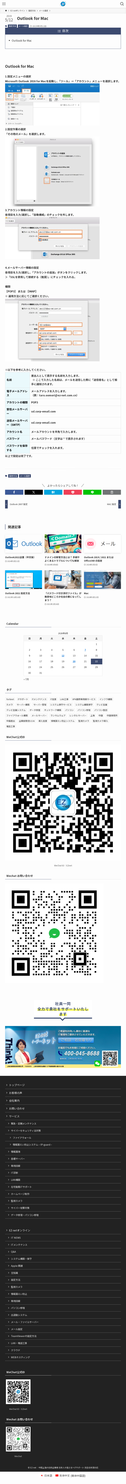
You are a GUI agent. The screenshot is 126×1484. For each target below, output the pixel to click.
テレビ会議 (101, 704)
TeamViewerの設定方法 (23, 1336)
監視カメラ (83, 720)
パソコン (69, 710)
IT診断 (14, 1172)
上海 (92, 715)
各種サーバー (18, 1158)
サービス (14, 1116)
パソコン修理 (84, 710)
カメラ (9, 704)
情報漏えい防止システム (62, 720)
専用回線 (15, 1165)
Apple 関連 (17, 1265)
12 (63, 655)
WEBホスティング (20, 1357)
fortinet (10, 699)
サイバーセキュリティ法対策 (26, 1130)
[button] (14, 492)
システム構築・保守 (21, 1258)
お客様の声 (15, 1093)
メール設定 (23, 26)
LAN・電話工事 (19, 1343)
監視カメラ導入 (100, 720)
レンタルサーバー (77, 715)
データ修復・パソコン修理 (25, 1215)
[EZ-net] (63, 4)
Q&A (13, 1251)
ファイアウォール (22, 1137)
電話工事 (10, 726)
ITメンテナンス (39, 699)
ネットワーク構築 (52, 710)
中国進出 (10, 720)
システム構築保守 (84, 704)
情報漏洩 (15, 1151)
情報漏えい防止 (19, 1294)
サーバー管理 (39, 704)
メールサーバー (39, 715)
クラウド (15, 1350)
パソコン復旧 (100, 710)
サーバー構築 (23, 704)
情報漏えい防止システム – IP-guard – (32, 1144)
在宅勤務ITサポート (21, 1186)
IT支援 (53, 699)
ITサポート (23, 699)
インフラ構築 (105, 699)
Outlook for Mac (22, 40)
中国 (101, 715)
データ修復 (35, 710)
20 (74, 661)
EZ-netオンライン (19, 1230)
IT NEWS (16, 1237)
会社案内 (14, 1100)
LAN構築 (15, 1179)
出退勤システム (19, 1315)
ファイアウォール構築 (17, 715)
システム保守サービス (61, 704)
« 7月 (26, 679)
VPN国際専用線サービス (83, 699)
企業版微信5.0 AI (27, 720)
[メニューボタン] (4, 4)
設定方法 (12, 26)
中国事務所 (112, 715)
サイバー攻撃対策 (20, 1208)
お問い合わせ (17, 1108)
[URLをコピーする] (112, 492)
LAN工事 (64, 699)
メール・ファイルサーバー (25, 1322)
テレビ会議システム (16, 710)
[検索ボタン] (122, 4)
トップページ (17, 1085)
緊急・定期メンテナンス (23, 1123)
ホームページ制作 (20, 1194)
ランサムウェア (58, 715)
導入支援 (43, 720)
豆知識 (14, 1272)
